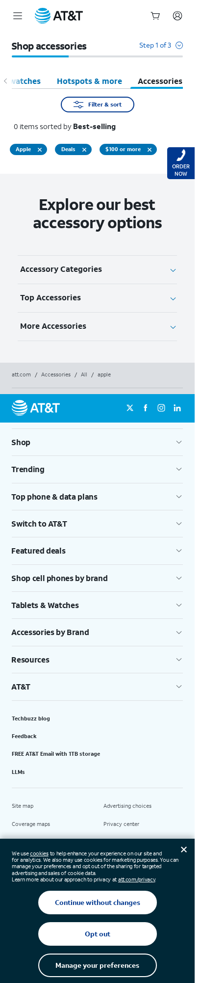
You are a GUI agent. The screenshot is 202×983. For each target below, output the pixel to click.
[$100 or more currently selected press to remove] (149, 149)
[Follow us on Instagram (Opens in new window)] (161, 408)
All (84, 374)
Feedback (24, 736)
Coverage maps (31, 824)
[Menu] (17, 15)
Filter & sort (105, 104)
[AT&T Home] (59, 15)
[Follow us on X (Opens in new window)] (130, 408)
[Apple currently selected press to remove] (39, 149)
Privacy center (121, 824)
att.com (21, 374)
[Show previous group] (6, 81)
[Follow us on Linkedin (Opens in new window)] (177, 408)
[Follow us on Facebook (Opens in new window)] (146, 408)
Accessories (56, 374)
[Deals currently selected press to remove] (84, 149)
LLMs (18, 772)
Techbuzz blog (31, 718)
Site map (22, 805)
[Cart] (155, 16)
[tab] (89, 81)
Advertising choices (127, 805)
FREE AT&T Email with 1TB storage (56, 753)
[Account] (177, 15)
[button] (161, 49)
